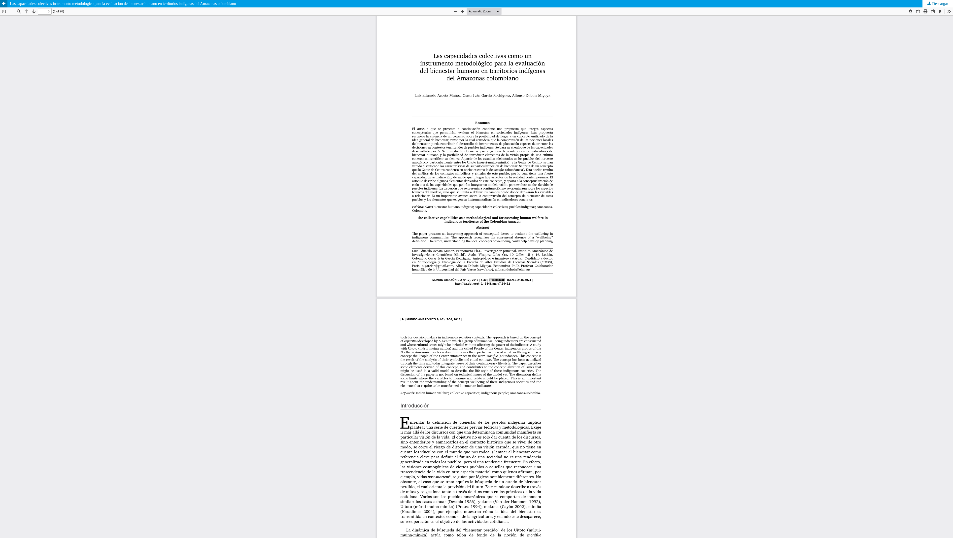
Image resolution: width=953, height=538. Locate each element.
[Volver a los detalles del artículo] (3, 3)
